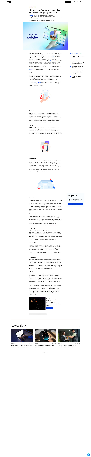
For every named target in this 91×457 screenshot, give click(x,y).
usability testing (37, 82)
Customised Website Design (34, 314)
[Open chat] (88, 454)
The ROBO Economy (54, 60)
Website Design (43, 314)
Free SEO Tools (54, 225)
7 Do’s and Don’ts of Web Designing (76, 77)
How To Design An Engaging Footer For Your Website (78, 57)
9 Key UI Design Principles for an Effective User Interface (77, 67)
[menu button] (83, 2)
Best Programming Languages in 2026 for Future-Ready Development (21, 346)
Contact (68, 1)
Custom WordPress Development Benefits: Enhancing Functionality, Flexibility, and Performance (78, 62)
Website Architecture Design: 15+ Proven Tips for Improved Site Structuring (78, 72)
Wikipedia (52, 56)
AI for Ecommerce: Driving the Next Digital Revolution (44, 346)
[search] (77, 1)
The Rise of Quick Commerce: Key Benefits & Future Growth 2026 (67, 346)
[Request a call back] (75, 1)
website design (32, 69)
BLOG (35, 7)
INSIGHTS (31, 7)
